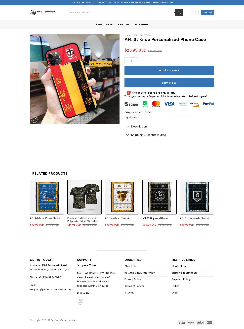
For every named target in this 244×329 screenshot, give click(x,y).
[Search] (179, 12)
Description (139, 126)
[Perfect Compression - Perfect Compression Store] (42, 12)
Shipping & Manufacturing (148, 135)
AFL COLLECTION (142, 35)
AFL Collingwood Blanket (156, 218)
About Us (123, 24)
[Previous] (30, 205)
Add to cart (169, 70)
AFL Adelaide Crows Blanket (45, 218)
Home (98, 24)
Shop (109, 24)
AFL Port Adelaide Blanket (194, 218)
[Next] (213, 205)
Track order (141, 24)
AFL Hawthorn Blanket (117, 218)
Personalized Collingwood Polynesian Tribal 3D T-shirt (82, 220)
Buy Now (169, 83)
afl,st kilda (134, 117)
